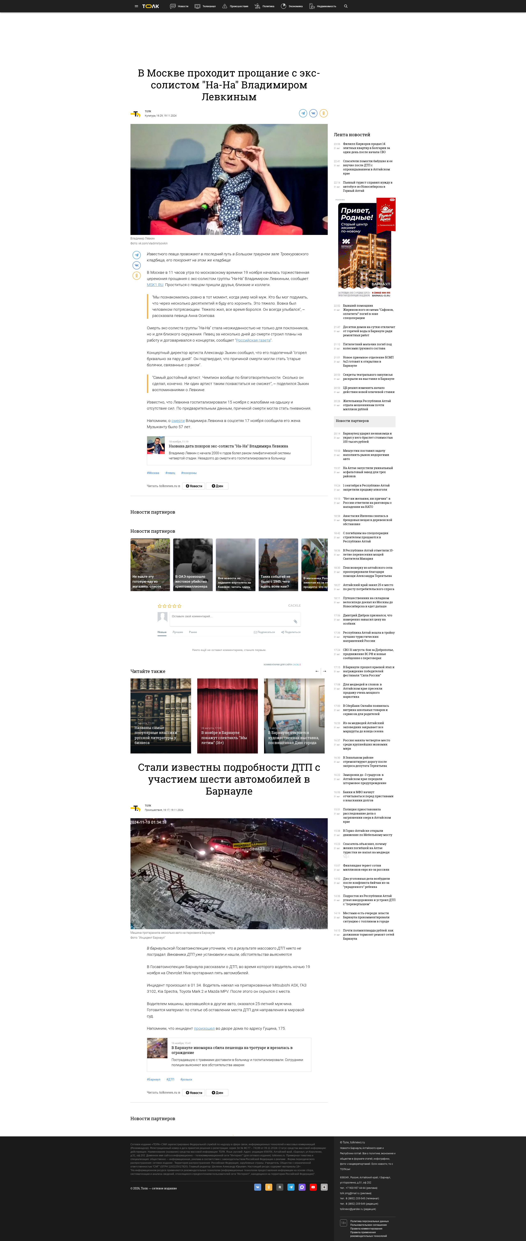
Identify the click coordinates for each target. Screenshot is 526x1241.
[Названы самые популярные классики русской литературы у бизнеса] (160, 715)
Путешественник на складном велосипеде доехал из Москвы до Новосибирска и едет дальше (368, 602)
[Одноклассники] (323, 113)
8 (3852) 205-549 (355, 1203)
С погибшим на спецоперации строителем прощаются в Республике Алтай (365, 537)
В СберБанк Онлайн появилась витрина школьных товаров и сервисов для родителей (366, 710)
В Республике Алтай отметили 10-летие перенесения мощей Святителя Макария (368, 554)
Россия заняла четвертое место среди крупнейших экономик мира (366, 744)
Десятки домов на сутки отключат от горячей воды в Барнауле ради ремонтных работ (369, 331)
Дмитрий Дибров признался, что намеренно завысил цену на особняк (367, 619)
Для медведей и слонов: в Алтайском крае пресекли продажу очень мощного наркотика (362, 690)
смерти (178, 420)
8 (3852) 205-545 (355, 1198)
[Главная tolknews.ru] (150, 6)
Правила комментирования (366, 1228)
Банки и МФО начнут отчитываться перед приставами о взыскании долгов (368, 796)
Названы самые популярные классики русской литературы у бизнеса (156, 735)
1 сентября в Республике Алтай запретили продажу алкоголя (366, 487)
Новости (183, 6)
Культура (150, 115)
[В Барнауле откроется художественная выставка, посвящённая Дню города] (294, 715)
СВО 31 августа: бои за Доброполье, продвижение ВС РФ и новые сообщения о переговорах (368, 654)
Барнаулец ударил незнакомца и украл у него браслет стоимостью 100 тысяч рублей (368, 437)
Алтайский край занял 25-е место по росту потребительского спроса (368, 587)
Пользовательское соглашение (368, 1225)
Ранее (193, 632)
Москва (153, 473)
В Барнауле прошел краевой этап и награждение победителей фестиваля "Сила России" (368, 671)
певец (170, 473)
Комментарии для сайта (282, 664)
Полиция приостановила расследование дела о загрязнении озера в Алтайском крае (367, 815)
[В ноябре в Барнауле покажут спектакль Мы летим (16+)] (227, 715)
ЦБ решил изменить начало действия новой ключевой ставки (369, 390)
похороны (189, 473)
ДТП (170, 1079)
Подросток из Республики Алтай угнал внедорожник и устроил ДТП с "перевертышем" (369, 900)
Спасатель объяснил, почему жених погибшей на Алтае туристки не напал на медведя (366, 848)
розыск (186, 1079)
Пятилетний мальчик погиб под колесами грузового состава (367, 346)
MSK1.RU (155, 284)
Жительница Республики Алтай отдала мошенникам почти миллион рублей (367, 405)
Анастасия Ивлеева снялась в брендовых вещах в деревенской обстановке (367, 520)
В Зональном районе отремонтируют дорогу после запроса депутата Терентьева (365, 762)
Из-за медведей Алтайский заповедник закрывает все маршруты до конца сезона (363, 727)
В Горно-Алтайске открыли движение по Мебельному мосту (367, 833)
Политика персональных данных (369, 1221)
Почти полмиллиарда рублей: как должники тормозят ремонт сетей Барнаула (368, 934)
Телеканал (209, 6)
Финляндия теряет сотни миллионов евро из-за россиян (366, 867)
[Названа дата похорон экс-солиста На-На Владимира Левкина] (156, 450)
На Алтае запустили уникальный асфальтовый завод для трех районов (368, 472)
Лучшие (178, 632)
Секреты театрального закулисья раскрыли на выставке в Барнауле (368, 377)
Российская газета (253, 340)
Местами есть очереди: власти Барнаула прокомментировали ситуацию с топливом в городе (366, 917)
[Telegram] (302, 113)
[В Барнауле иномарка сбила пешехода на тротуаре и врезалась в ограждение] (157, 1055)
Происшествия (239, 6)
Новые (162, 632)
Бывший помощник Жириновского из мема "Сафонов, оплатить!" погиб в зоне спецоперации (368, 312)
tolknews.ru (357, 1142)
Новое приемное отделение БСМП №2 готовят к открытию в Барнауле (368, 361)
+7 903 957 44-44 (356, 1188)
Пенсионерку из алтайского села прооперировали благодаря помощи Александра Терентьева (367, 572)
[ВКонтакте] (313, 113)
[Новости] (193, 486)
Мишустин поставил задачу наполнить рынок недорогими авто (366, 455)
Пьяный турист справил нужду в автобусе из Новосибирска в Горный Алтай (367, 186)
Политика (268, 6)
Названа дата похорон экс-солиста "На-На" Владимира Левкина (228, 446)
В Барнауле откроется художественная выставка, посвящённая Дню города (293, 737)
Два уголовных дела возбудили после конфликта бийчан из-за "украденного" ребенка (366, 883)
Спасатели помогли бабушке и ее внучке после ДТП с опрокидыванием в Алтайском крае (368, 167)
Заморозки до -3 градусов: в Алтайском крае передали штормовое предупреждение (364, 779)
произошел (204, 1028)
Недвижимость (326, 6)
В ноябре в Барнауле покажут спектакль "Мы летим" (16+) (224, 737)
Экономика (296, 6)
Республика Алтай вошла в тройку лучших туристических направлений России (369, 637)
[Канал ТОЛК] (217, 486)
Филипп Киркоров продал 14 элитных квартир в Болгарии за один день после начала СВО (366, 148)
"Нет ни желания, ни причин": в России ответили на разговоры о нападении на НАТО (367, 503)
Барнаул (153, 1079)
